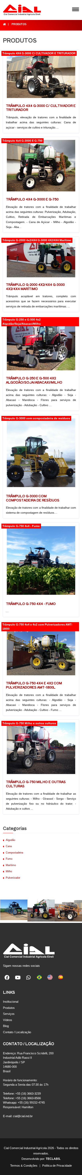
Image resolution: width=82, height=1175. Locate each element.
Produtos (19, 24)
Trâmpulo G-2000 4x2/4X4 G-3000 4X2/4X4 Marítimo (35, 286)
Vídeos (7, 1020)
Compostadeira (14, 852)
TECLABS (53, 1158)
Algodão (10, 840)
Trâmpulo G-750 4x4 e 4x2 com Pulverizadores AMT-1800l (34, 685)
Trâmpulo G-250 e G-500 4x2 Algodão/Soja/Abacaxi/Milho (34, 380)
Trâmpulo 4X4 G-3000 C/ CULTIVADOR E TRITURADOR (41, 107)
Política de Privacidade (57, 1165)
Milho (9, 871)
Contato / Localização (17, 1032)
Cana (9, 846)
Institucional (10, 1001)
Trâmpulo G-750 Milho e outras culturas (36, 783)
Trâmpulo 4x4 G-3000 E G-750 (32, 199)
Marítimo (11, 865)
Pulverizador (13, 877)
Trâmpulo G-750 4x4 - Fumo (31, 603)
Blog (6, 1026)
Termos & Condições (23, 1165)
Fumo (9, 858)
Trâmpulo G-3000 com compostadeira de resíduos (32, 497)
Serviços (9, 1013)
